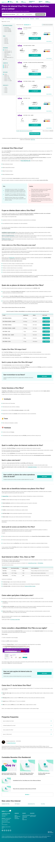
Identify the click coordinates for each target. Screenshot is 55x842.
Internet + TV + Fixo (7, 79)
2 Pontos (5, 88)
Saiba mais (33, 139)
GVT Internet (17, 803)
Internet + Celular (7, 78)
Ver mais (27, 794)
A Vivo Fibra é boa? (9, 18)
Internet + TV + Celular (8, 80)
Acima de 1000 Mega (7, 31)
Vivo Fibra (17, 2)
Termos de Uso (24, 816)
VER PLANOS (44, 376)
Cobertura (37, 18)
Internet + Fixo (6, 76)
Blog (23, 818)
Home (3, 21)
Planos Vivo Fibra (26, 18)
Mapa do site (24, 819)
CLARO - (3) (6, 53)
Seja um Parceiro (33, 816)
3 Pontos (5, 89)
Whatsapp (35, 38)
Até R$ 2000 (6, 43)
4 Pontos (5, 91)
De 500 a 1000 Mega (7, 30)
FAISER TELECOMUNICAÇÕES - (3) (8, 57)
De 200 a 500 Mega (7, 28)
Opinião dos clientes (17, 18)
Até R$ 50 (6, 38)
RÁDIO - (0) (6, 67)
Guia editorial (17, 818)
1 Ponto (5, 87)
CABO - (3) (6, 66)
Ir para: (3, 18)
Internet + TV (6, 75)
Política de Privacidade (26, 815)
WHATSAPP (47, 318)
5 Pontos (5, 92)
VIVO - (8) (6, 49)
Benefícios (32, 18)
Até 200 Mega (6, 27)
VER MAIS (5, 59)
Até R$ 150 (6, 40)
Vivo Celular (11, 2)
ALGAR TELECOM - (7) (8, 51)
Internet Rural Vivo (31, 803)
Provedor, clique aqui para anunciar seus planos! (24, 130)
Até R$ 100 (6, 39)
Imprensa (16, 817)
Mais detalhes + (49, 41)
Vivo (5, 21)
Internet (5, 74)
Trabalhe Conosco (33, 815)
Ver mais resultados (34, 133)
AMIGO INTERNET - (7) (8, 52)
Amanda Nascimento (12, 743)
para (25, 24)
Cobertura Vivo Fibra (5, 803)
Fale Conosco (24, 817)
